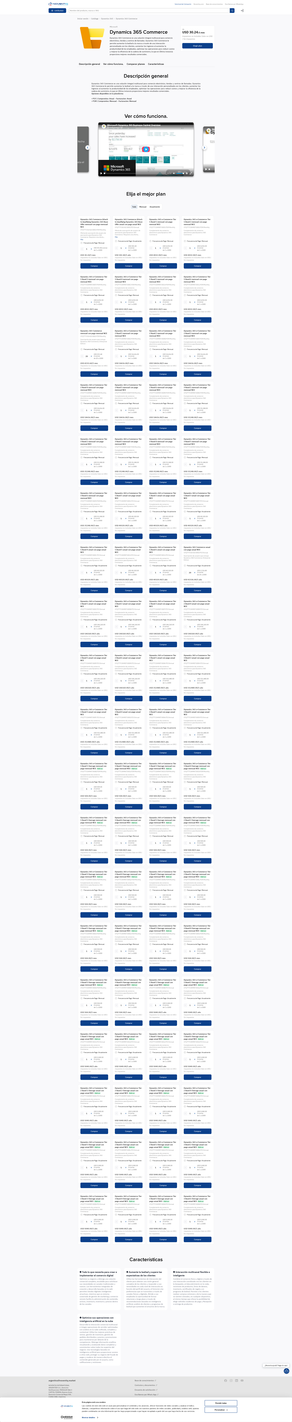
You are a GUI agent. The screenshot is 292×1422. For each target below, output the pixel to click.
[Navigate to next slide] (204, 147)
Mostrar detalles (88, 1417)
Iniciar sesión (82, 18)
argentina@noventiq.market (62, 1380)
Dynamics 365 (107, 18)
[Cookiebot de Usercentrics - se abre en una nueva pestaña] (67, 1417)
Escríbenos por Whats (146, 1394)
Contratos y (145, 1385)
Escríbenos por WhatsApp (234, 4)
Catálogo (94, 18)
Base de (144, 1380)
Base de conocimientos (214, 4)
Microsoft (114, 27)
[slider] (135, 173)
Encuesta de (145, 1390)
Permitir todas (221, 1403)
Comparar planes (136, 63)
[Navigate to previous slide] (87, 147)
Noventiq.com (199, 4)
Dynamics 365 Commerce (126, 18)
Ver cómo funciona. (113, 63)
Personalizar (220, 1410)
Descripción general (89, 63)
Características (156, 63)
